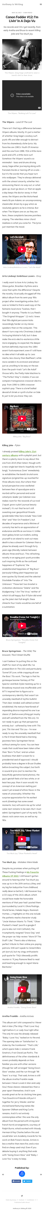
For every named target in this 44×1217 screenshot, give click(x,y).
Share (17, 1181)
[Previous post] (4, 1174)
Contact (21, 1200)
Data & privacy (11, 1200)
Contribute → (31, 1200)
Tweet (28, 1181)
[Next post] (40, 1174)
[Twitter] (22, 1196)
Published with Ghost (22, 1202)
